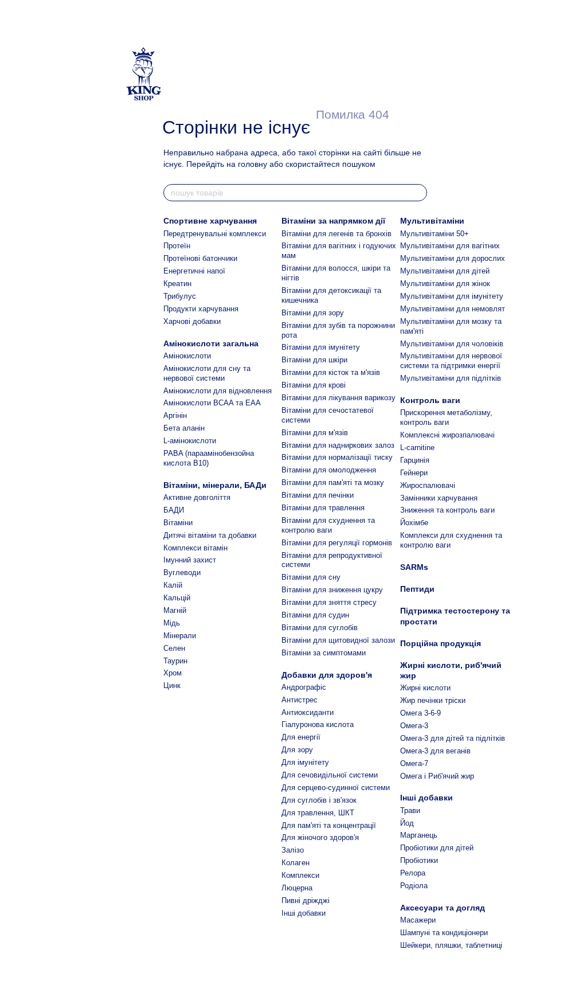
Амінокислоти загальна (211, 343)
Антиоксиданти (307, 712)
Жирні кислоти (425, 687)
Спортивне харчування (210, 220)
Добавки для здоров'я (326, 674)
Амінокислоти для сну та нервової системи (207, 373)
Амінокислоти (187, 355)
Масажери (418, 920)
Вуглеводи (182, 572)
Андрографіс (303, 687)
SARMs (414, 567)
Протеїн (176, 245)
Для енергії (300, 737)
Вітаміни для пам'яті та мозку (332, 482)
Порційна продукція (440, 643)
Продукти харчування (200, 308)
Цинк (172, 685)
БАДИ (173, 510)
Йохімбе (414, 522)
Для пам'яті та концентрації (328, 825)
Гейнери (414, 472)
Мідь (171, 623)
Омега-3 (414, 725)
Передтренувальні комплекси (214, 233)
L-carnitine (417, 447)
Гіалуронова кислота (317, 724)
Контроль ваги (430, 400)
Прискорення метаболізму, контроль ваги (446, 417)
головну (252, 164)
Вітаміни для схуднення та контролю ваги (328, 525)
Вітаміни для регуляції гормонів (336, 542)
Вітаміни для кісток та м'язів (330, 372)
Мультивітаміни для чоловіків (451, 343)
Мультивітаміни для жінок (445, 283)
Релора (412, 873)
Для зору (297, 749)
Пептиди (417, 588)
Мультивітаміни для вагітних (450, 245)
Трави (410, 810)
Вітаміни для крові (313, 385)
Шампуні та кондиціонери (444, 932)
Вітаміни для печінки (317, 495)
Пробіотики (419, 860)
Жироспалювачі (427, 485)
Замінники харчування (439, 498)
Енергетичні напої (194, 271)
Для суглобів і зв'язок (319, 800)
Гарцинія (414, 460)
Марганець (418, 835)
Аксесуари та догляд (442, 907)
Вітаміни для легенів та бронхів (336, 233)
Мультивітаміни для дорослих (452, 258)
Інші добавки (303, 913)
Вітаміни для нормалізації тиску (337, 457)
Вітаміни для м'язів (314, 432)
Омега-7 (414, 763)
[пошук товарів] (418, 192)
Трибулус (179, 296)
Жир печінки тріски (432, 700)
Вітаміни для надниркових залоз (337, 445)
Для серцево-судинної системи (335, 787)
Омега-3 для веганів (435, 751)
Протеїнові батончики (200, 258)
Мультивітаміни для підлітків (450, 378)
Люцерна (296, 888)
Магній (174, 610)
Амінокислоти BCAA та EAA (212, 402)
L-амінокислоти (189, 440)
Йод (407, 823)
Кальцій (176, 597)
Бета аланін (184, 428)
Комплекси (300, 875)
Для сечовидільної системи (329, 775)
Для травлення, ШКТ (317, 812)
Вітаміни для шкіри (314, 359)
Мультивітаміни (432, 220)
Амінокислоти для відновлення (217, 390)
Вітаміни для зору (312, 312)
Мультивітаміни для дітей (445, 271)
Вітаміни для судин (315, 615)
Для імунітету (305, 762)
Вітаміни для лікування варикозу (338, 397)
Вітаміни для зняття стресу (329, 602)
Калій (172, 585)
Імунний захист (189, 560)
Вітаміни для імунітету (320, 347)
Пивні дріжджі (305, 900)
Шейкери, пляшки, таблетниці (451, 945)
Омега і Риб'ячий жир (437, 776)
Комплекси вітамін (195, 548)
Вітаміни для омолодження (328, 470)
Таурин (175, 661)
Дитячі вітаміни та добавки (209, 535)
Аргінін (175, 415)
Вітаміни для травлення (323, 507)
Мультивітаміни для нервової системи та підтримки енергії (451, 360)
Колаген (295, 862)
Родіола (414, 885)
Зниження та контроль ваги (447, 510)
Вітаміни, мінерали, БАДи (215, 485)
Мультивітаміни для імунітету (451, 296)
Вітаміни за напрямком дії (333, 220)
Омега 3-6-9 (420, 713)
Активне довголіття (196, 497)
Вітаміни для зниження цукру (332, 589)
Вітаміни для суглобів (319, 627)
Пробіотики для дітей (436, 847)
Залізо (292, 850)
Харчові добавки (192, 321)
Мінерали (179, 635)
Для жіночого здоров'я (320, 837)
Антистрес (299, 700)
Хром (172, 673)
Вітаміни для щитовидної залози (338, 640)
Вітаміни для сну (311, 577)
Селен (174, 648)
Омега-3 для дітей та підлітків (452, 738)
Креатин (177, 283)
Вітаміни (178, 522)
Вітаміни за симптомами (323, 652)
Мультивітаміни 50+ (434, 233)
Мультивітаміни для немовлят (452, 308)
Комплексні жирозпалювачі (447, 435)
